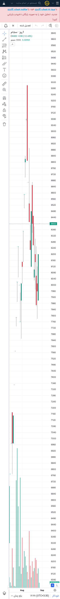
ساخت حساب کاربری (17, 9)
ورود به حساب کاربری (45, 9)
